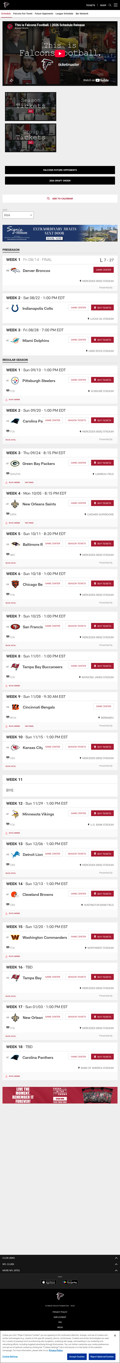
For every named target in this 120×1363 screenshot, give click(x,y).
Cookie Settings (10, 1356)
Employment (60, 1317)
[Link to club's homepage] (6, 3)
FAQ (60, 1322)
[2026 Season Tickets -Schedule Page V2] (30, 106)
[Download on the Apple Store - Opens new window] (49, 1282)
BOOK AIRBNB (14, 399)
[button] (60, 199)
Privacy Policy (60, 1312)
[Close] (115, 1335)
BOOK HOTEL (11, 440)
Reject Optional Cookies (102, 1356)
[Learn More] (60, 1095)
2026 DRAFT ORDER (60, 180)
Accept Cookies (77, 1356)
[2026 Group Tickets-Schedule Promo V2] (30, 137)
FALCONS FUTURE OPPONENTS (60, 170)
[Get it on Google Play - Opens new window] (70, 1284)
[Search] (110, 5)
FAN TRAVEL (29, 482)
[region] (60, 1347)
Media (60, 1327)
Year (4, 210)
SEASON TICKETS (77, 420)
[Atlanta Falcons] (60, 1296)
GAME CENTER (103, 269)
